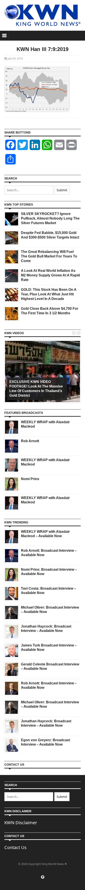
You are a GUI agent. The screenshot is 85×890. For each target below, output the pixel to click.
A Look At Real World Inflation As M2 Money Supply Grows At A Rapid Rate (50, 275)
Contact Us (15, 847)
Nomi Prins (30, 479)
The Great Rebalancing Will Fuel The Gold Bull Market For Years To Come (49, 256)
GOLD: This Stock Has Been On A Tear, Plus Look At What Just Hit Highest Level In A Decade (48, 294)
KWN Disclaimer (20, 823)
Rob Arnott (30, 441)
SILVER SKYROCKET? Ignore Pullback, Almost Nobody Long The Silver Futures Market (50, 218)
